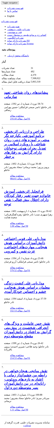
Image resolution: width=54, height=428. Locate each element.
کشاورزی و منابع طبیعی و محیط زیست (26, 35)
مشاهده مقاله (17, 116)
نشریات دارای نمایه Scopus (20, 43)
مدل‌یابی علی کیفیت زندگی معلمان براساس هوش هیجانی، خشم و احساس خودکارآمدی (27, 287)
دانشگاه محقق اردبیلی (18, 55)
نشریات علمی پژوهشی (18, 29)
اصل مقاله (20, 118)
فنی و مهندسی (14, 32)
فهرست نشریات (15, 8)
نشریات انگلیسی (15, 38)
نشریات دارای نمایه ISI (18, 40)
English (10, 16)
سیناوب (27, 425)
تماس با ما (12, 11)
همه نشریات (13, 26)
